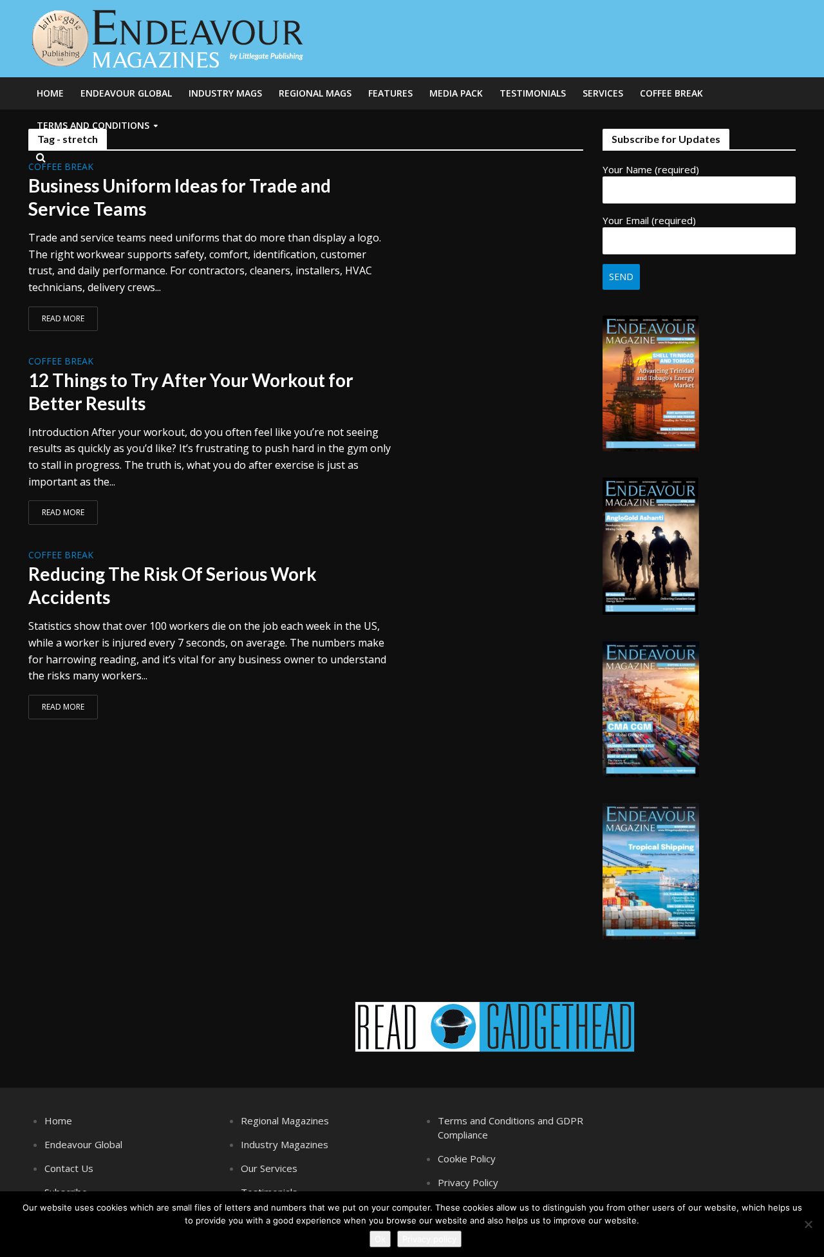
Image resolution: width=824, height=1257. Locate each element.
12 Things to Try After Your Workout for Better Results (190, 391)
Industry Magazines (284, 1144)
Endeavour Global (126, 93)
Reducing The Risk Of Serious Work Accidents (172, 585)
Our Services (269, 1168)
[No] (807, 1224)
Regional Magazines (285, 1120)
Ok (380, 1239)
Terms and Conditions (93, 125)
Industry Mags (225, 93)
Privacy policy (429, 1239)
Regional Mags (315, 93)
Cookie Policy (467, 1158)
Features (390, 93)
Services (603, 93)
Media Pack (456, 93)
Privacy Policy (468, 1182)
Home (50, 93)
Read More (63, 318)
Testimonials (533, 93)
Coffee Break (671, 93)
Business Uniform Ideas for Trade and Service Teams (179, 197)
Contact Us (68, 1168)
